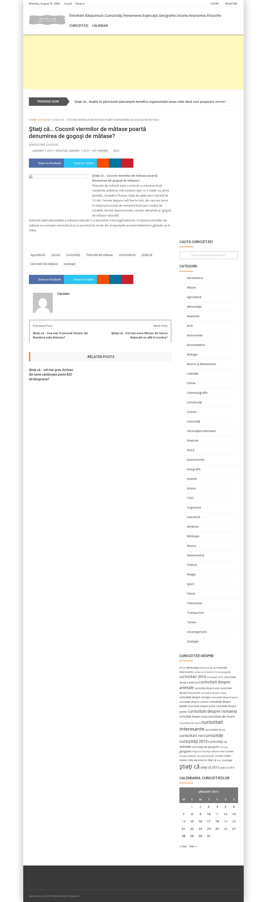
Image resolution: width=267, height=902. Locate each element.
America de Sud (208, 667)
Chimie (191, 383)
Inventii (192, 479)
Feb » (193, 846)
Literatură (193, 517)
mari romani (226, 751)
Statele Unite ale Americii (193, 760)
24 (209, 829)
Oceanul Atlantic (188, 756)
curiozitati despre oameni (194, 701)
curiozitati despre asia (207, 688)
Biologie (192, 354)
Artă (190, 326)
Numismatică (195, 555)
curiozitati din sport (190, 722)
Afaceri (191, 287)
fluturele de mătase (99, 254)
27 (234, 829)
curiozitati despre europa (194, 697)
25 (217, 829)
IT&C (190, 498)
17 (209, 821)
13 (234, 814)
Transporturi (195, 612)
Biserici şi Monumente (201, 364)
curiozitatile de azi (215, 729)
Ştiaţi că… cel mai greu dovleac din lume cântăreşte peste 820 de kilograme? (51, 374)
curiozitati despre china (213, 692)
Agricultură (37, 144)
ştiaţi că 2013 (209, 767)
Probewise (72, 896)
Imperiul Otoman (201, 751)
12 (225, 814)
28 (183, 836)
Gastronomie (195, 459)
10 (209, 814)
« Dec (183, 846)
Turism (191, 622)
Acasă (68, 3)
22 (192, 829)
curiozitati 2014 (192, 676)
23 (200, 829)
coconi (55, 254)
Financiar (192, 440)
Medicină (193, 526)
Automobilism (196, 345)
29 (192, 836)
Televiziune (194, 603)
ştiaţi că (147, 254)
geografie (185, 751)
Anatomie (193, 316)
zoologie (69, 263)
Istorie (191, 488)
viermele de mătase (43, 263)
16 (200, 821)
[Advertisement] (133, 62)
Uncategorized (197, 632)
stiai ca (212, 760)
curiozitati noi (191, 735)
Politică (191, 565)
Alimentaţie (194, 306)
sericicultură (127, 254)
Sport (190, 584)
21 (183, 829)
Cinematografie (197, 392)
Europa (224, 747)
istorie (215, 751)
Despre (80, 3)
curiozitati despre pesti (201, 706)
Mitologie (193, 536)
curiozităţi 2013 (193, 741)
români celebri (223, 755)
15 (192, 821)
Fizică (190, 450)
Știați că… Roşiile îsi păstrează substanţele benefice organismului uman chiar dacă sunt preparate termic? (150, 101)
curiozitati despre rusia (193, 716)
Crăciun (191, 412)
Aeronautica (195, 278)
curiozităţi (73, 254)
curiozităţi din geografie (206, 747)
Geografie (194, 469)
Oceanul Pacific (205, 755)
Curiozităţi (78, 25)
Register (231, 3)
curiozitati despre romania (212, 711)
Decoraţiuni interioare (201, 431)
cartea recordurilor (204, 672)
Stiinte (191, 593)
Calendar (100, 25)
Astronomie (194, 335)
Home (32, 119)
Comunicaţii (194, 402)
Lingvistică (194, 507)
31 (209, 836)
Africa (182, 667)
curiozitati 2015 (214, 677)
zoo (219, 760)
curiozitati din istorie (221, 716)
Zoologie (44, 119)
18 (217, 821)
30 (200, 836)
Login (214, 3)
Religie (191, 574)
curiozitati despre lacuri (224, 697)
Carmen (102, 150)
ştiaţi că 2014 (227, 767)
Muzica (191, 546)
